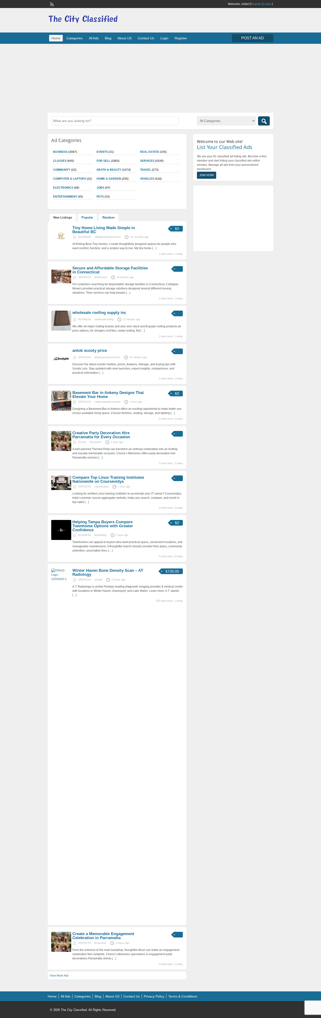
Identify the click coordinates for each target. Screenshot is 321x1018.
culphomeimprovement (107, 401)
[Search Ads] (264, 121)
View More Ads (59, 975)
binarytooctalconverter (107, 357)
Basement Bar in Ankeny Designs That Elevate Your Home (108, 394)
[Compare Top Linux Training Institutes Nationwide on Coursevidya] (61, 489)
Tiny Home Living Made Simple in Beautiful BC (103, 230)
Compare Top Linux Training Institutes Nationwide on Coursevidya (108, 479)
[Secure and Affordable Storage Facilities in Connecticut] (61, 285)
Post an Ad (252, 38)
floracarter (96, 442)
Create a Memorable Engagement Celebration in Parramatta (103, 936)
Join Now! (206, 175)
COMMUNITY (61, 169)
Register (256, 4)
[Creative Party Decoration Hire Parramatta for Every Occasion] (61, 450)
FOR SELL (103, 160)
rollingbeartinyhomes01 (107, 236)
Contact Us (146, 38)
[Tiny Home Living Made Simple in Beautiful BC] (61, 245)
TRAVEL (145, 169)
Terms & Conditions (182, 996)
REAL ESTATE (149, 152)
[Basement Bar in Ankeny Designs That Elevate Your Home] (61, 409)
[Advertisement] (160, 78)
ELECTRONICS (63, 187)
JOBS (100, 187)
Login (267, 4)
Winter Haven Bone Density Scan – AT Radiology (107, 572)
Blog (108, 38)
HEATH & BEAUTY (109, 169)
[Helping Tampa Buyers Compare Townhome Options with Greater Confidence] (61, 539)
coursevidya (101, 486)
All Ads (94, 38)
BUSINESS (60, 152)
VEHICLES (147, 178)
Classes (60, 160)
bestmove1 (100, 277)
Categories (75, 38)
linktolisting (100, 535)
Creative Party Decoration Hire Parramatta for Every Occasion (101, 435)
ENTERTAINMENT (65, 196)
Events (102, 152)
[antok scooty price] (61, 367)
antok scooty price (89, 350)
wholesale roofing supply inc (99, 312)
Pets (100, 196)
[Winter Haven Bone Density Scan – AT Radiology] (61, 579)
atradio (98, 579)
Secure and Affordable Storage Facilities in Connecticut (110, 270)
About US (124, 38)
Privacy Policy (154, 996)
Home (55, 38)
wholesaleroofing (104, 319)
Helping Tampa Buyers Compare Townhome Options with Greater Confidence (102, 526)
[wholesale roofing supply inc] (61, 329)
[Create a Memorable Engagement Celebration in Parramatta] (61, 951)
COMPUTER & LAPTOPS (69, 178)
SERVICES (147, 160)
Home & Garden (109, 178)
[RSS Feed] (51, 4)
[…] (154, 248)
